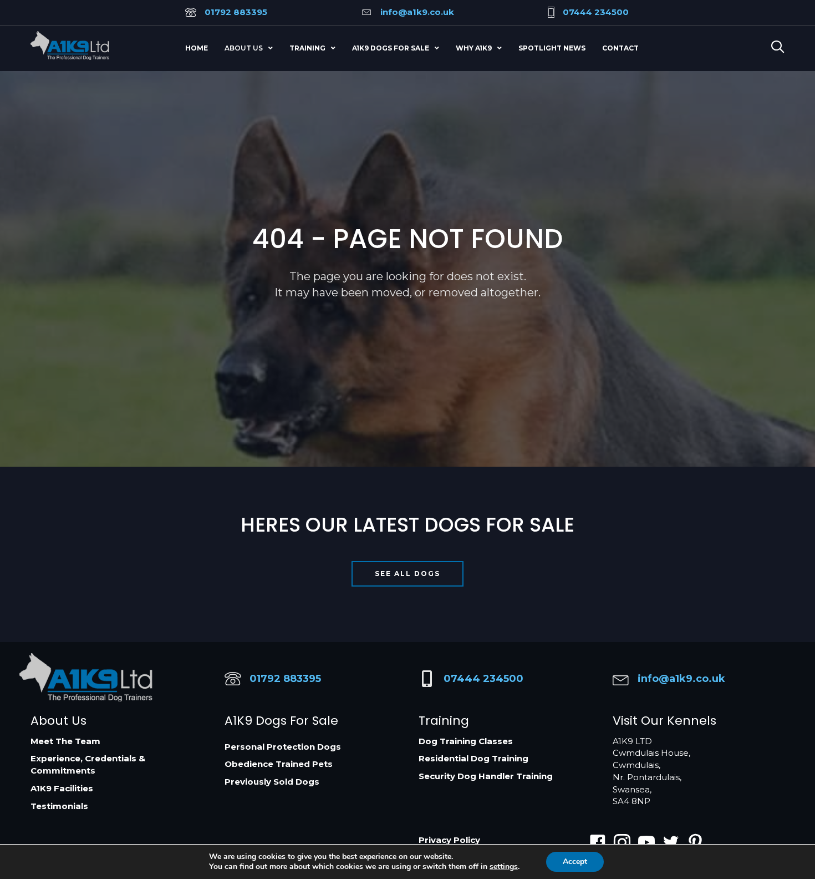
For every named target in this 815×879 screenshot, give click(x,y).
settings (504, 867)
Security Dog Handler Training (486, 776)
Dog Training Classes (466, 741)
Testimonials (59, 806)
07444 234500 (596, 12)
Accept (575, 861)
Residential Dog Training (473, 758)
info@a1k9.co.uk (417, 12)
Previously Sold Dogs (272, 781)
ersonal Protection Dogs (286, 746)
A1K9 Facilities (61, 788)
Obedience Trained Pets (279, 764)
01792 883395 (236, 12)
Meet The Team (65, 741)
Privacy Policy (449, 840)
